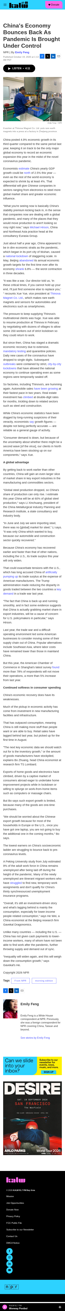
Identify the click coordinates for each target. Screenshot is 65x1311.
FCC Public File (14, 1223)
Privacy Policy (13, 1216)
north (27, 172)
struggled (16, 883)
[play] (5, 1307)
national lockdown (17, 256)
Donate (55, 4)
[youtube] (9, 1270)
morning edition (44, 980)
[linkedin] (9, 1264)
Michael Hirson (39, 227)
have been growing (46, 388)
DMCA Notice (13, 1243)
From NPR (20, 980)
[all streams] (61, 1307)
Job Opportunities (15, 1203)
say (32, 421)
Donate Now (12, 1209)
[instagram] (9, 1257)
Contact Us (11, 1236)
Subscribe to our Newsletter (20, 1229)
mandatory (10, 351)
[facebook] (9, 1251)
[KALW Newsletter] (32, 1066)
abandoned (26, 260)
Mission (10, 1196)
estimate (24, 168)
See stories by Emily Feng (35, 1037)
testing (21, 351)
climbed (28, 397)
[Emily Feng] (10, 1008)
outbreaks (9, 364)
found (55, 667)
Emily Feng (22, 52)
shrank (19, 269)
